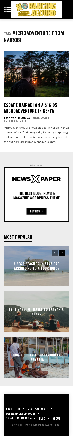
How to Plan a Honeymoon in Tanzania (36, 357)
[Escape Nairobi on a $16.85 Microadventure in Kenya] (36, 74)
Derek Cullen (40, 117)
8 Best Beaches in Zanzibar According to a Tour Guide (36, 266)
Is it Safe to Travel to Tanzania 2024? (36, 311)
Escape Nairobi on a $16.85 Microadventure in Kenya (30, 108)
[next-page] (62, 253)
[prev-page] (55, 253)
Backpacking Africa (17, 117)
